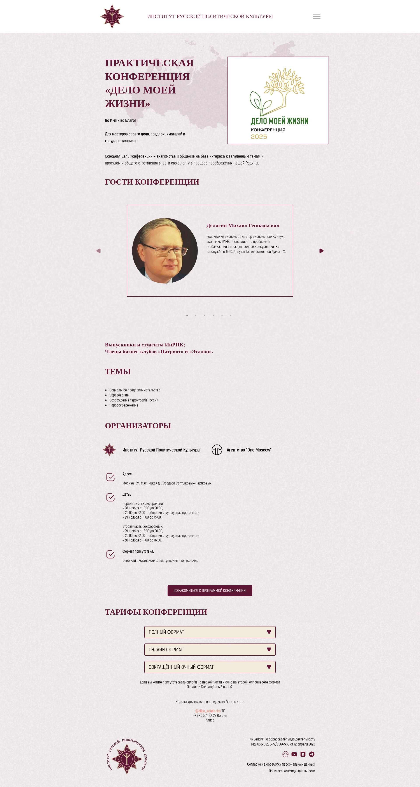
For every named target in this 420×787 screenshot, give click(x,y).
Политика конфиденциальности (292, 770)
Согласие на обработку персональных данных (281, 764)
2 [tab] (197, 316)
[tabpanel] (210, 251)
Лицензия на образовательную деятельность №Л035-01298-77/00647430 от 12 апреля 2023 (282, 741)
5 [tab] (223, 316)
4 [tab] (214, 316)
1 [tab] (188, 316)
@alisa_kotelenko (208, 710)
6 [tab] (232, 316)
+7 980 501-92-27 (204, 715)
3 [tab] (205, 316)
